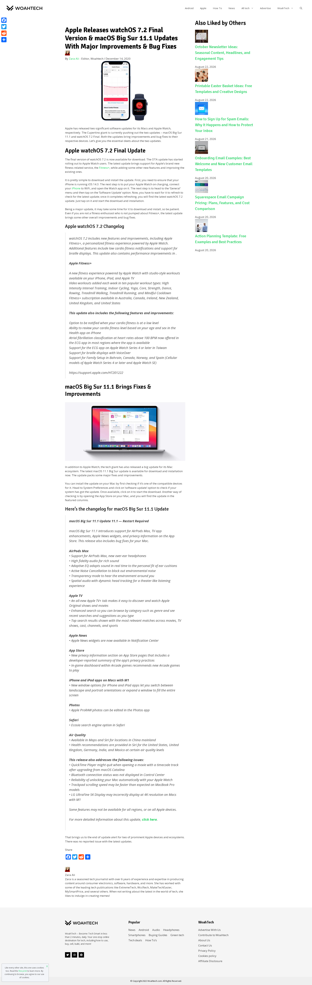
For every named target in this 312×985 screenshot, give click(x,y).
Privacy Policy (206, 950)
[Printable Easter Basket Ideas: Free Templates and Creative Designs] (201, 81)
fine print (23, 971)
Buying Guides (158, 935)
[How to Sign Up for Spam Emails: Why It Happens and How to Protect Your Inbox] (201, 114)
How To (217, 8)
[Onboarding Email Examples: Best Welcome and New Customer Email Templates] (201, 153)
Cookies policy (207, 956)
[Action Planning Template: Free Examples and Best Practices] (201, 231)
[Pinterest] (81, 955)
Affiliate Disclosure (210, 961)
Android (189, 8)
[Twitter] (67, 955)
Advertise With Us (209, 930)
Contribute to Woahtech (213, 935)
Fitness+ (104, 168)
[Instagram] (74, 955)
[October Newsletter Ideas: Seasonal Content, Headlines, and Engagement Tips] (201, 42)
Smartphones (136, 935)
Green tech (177, 935)
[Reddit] (4, 33)
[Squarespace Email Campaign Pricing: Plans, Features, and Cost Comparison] (201, 192)
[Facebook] (4, 20)
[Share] (4, 39)
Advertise (265, 8)
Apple (203, 8)
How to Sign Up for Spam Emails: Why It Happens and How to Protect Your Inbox (224, 125)
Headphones (171, 930)
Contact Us (205, 945)
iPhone (76, 188)
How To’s (151, 940)
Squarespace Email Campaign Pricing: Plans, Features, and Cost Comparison (222, 203)
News (231, 8)
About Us (204, 940)
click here (149, 819)
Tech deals (135, 940)
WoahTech (283, 8)
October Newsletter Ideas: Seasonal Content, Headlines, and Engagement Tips (222, 52)
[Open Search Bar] (301, 8)
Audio (156, 930)
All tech (245, 8)
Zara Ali (74, 58)
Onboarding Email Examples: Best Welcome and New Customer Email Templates (223, 164)
